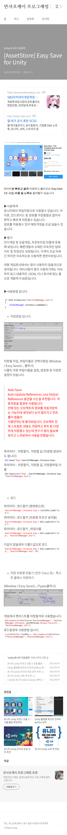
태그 (16, 19)
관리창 (45, 19)
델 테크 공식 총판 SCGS (22, 121)
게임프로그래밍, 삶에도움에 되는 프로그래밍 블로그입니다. (26, 778)
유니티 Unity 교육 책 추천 (19, 675)
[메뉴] (60, 6)
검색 (53, 6)
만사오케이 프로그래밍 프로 (31, 6)
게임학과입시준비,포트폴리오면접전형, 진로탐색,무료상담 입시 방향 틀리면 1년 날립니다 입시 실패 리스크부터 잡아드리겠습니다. (23, 103)
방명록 (30, 19)
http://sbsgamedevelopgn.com (23, 92)
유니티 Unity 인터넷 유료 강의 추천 (24, 671)
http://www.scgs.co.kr (19, 116)
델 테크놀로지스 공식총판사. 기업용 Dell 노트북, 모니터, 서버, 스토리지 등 (32, 127)
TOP (60, 824)
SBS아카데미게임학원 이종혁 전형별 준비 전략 (22, 97)
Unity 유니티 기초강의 (18, 657)
